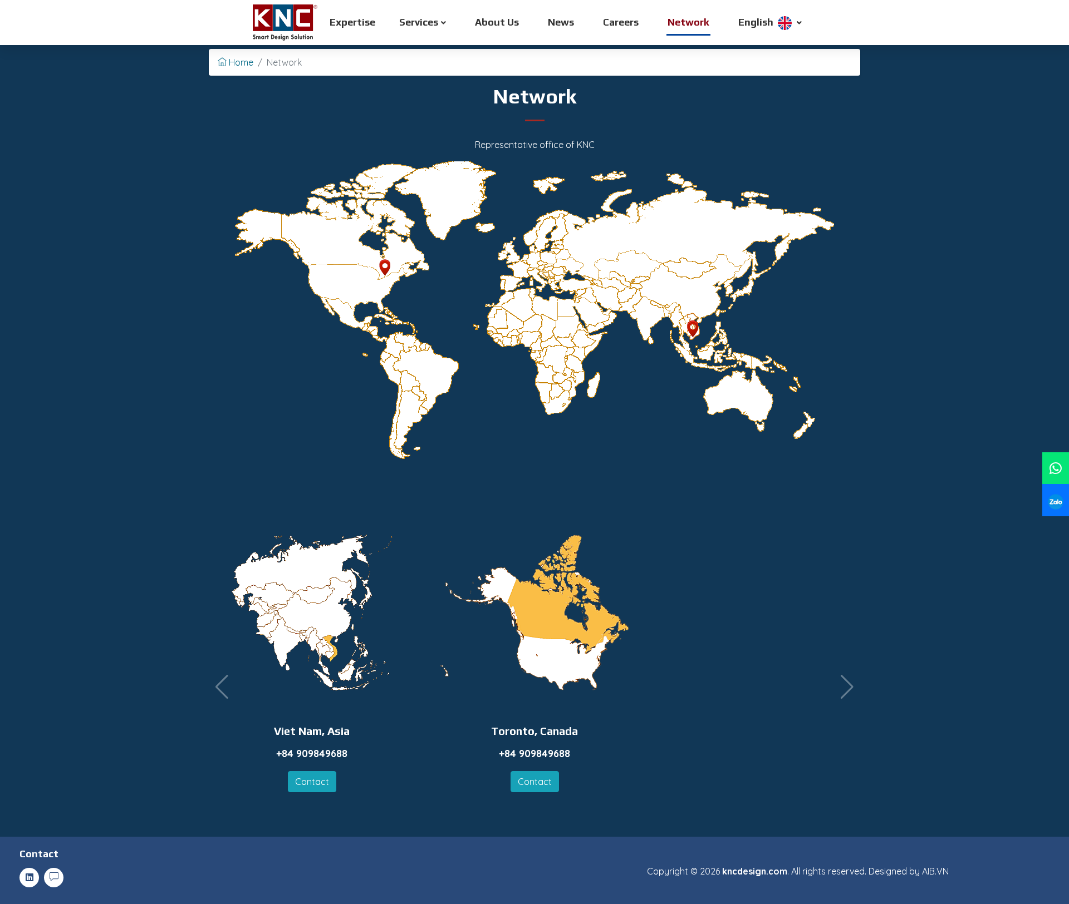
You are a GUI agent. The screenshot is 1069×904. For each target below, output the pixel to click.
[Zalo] (1055, 499)
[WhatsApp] (1056, 468)
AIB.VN (935, 871)
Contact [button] (312, 781)
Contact (38, 853)
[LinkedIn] (29, 877)
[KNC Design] (290, 22)
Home (240, 62)
